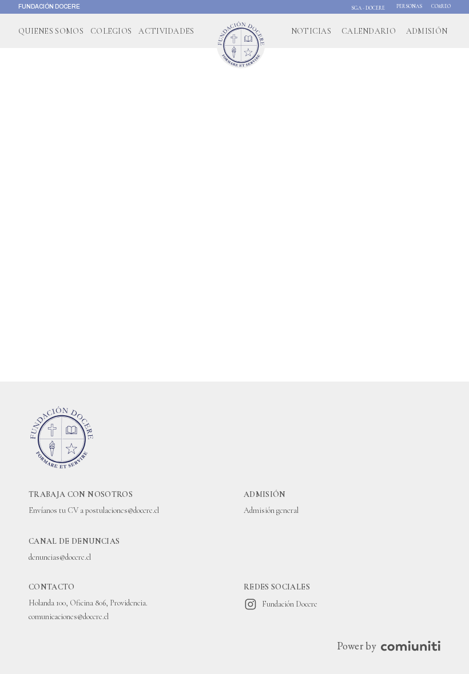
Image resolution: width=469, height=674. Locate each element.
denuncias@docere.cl (60, 557)
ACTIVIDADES (166, 31)
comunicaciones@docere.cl (69, 616)
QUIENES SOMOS (51, 31)
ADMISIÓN (426, 31)
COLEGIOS (111, 31)
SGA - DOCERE (368, 8)
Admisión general (271, 510)
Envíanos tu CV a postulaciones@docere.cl (94, 510)
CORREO (441, 6)
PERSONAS (409, 6)
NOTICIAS (311, 31)
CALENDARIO (368, 31)
